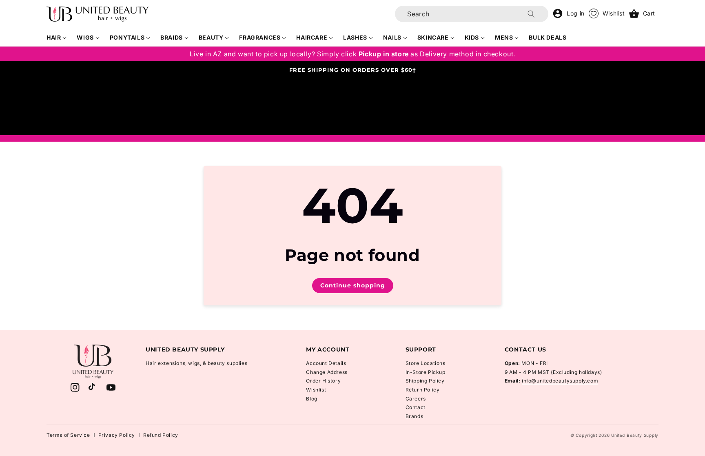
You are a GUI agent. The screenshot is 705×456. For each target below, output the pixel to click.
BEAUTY (211, 37)
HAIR (54, 37)
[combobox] (471, 14)
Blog (311, 399)
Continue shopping (352, 285)
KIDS (472, 37)
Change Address (326, 372)
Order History (323, 381)
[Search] (531, 14)
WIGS (85, 37)
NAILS (392, 37)
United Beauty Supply (634, 435)
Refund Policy (160, 435)
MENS (504, 37)
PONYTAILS (127, 37)
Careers (416, 399)
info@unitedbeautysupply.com (560, 381)
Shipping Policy (425, 381)
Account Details (326, 363)
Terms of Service (68, 435)
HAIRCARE (311, 37)
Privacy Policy (116, 435)
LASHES (355, 37)
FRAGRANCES (259, 37)
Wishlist (316, 390)
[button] (57, 37)
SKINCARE (433, 37)
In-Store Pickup (426, 372)
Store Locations (426, 363)
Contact (416, 407)
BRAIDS (171, 37)
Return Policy (423, 390)
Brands (414, 416)
